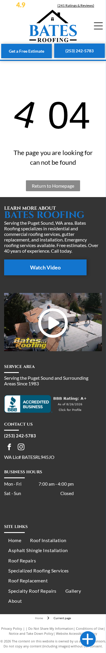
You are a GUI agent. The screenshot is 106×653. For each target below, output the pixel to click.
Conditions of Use (89, 628)
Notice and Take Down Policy (31, 633)
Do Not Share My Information (50, 628)
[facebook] (9, 448)
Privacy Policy (11, 628)
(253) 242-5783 (20, 435)
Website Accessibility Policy (76, 633)
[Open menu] (98, 25)
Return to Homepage (53, 186)
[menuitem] (15, 540)
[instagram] (21, 448)
